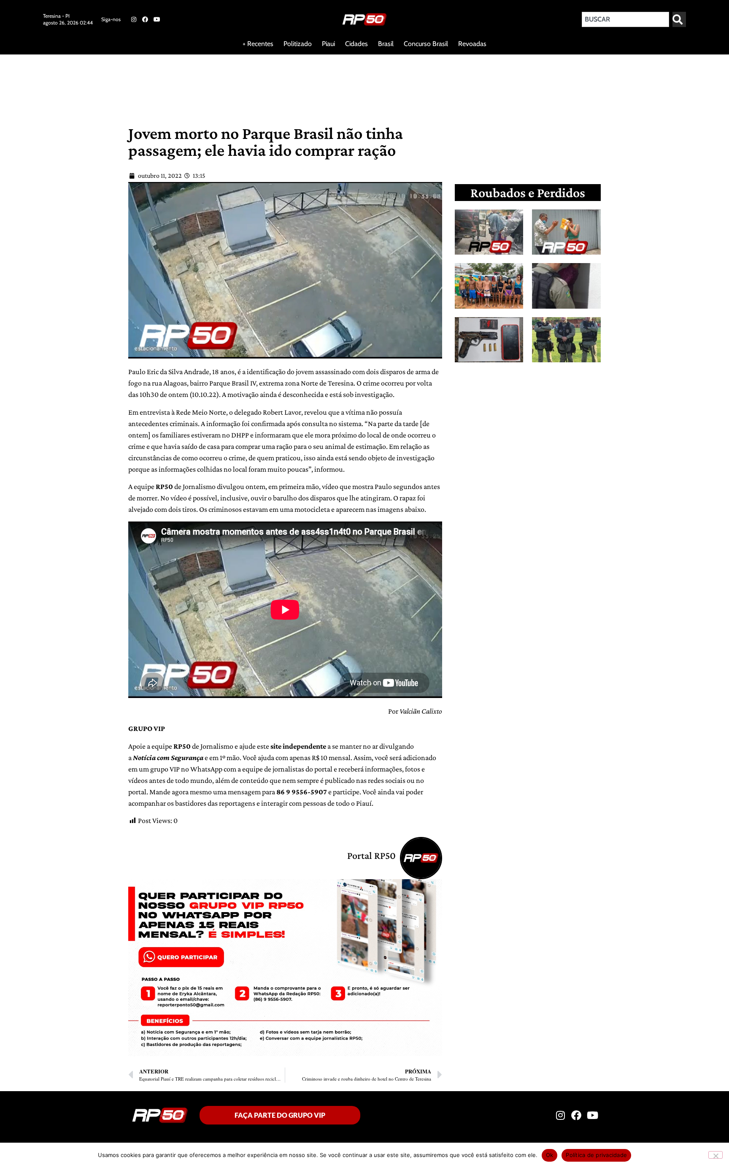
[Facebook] (145, 19)
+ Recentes (258, 44)
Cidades (356, 44)
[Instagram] (133, 19)
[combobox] (625, 19)
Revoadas (472, 44)
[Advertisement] (204, 82)
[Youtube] (157, 19)
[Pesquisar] (679, 19)
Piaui (328, 44)
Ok (550, 1155)
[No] (715, 1155)
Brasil (386, 44)
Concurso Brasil (426, 44)
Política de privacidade (596, 1155)
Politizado (298, 44)
